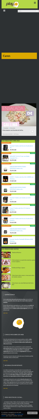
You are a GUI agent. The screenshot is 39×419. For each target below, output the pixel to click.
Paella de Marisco (16, 252)
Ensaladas (6, 128)
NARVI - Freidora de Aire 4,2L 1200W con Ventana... (21, 178)
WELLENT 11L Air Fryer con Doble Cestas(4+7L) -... (19, 157)
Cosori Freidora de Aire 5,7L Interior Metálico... (20, 209)
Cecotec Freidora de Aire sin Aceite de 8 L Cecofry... (21, 219)
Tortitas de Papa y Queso (18, 267)
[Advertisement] (19, 33)
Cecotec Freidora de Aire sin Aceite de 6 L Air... (21, 146)
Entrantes (12, 128)
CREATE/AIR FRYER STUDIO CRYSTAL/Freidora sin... (18, 167)
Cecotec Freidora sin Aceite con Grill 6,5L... (20, 198)
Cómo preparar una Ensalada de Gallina (12, 130)
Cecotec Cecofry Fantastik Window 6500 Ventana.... (21, 240)
